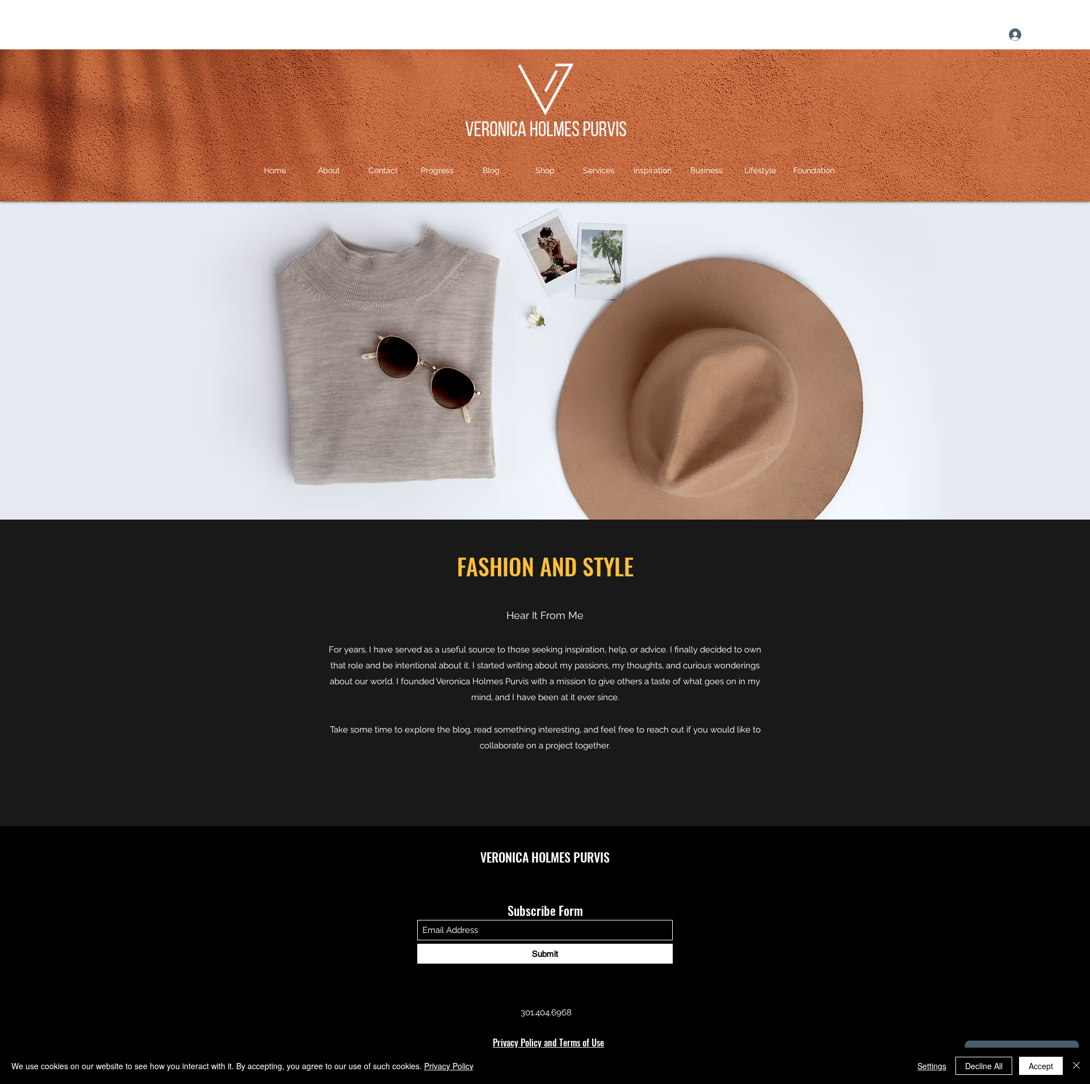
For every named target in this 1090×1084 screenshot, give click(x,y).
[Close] (1076, 1066)
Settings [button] (931, 1066)
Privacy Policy (448, 1066)
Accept (1041, 1066)
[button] (1071, 34)
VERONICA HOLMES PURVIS (545, 857)
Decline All (984, 1066)
